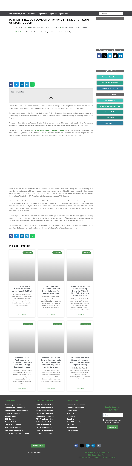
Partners (104, 457)
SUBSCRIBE (112, 427)
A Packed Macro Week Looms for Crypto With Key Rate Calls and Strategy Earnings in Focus (22, 362)
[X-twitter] (104, 55)
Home (11, 32)
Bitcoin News (19, 32)
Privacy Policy (89, 452)
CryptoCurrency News (17, 14)
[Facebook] (99, 55)
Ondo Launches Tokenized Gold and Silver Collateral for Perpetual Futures (51, 290)
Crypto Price (42, 14)
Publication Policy (103, 452)
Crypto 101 (53, 14)
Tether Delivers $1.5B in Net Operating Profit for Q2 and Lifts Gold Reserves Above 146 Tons (80, 291)
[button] (11, 84)
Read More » (22, 314)
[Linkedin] (120, 55)
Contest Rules (95, 457)
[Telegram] (109, 55)
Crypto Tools (63, 14)
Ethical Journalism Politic (97, 455)
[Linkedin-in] (93, 446)
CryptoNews (31, 14)
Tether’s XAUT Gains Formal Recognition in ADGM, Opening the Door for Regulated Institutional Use (51, 362)
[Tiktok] (115, 55)
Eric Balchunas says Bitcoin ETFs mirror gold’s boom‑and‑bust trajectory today (80, 361)
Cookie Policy (84, 457)
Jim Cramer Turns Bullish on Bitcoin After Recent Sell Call (22, 288)
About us (112, 457)
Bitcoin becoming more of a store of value (47, 130)
